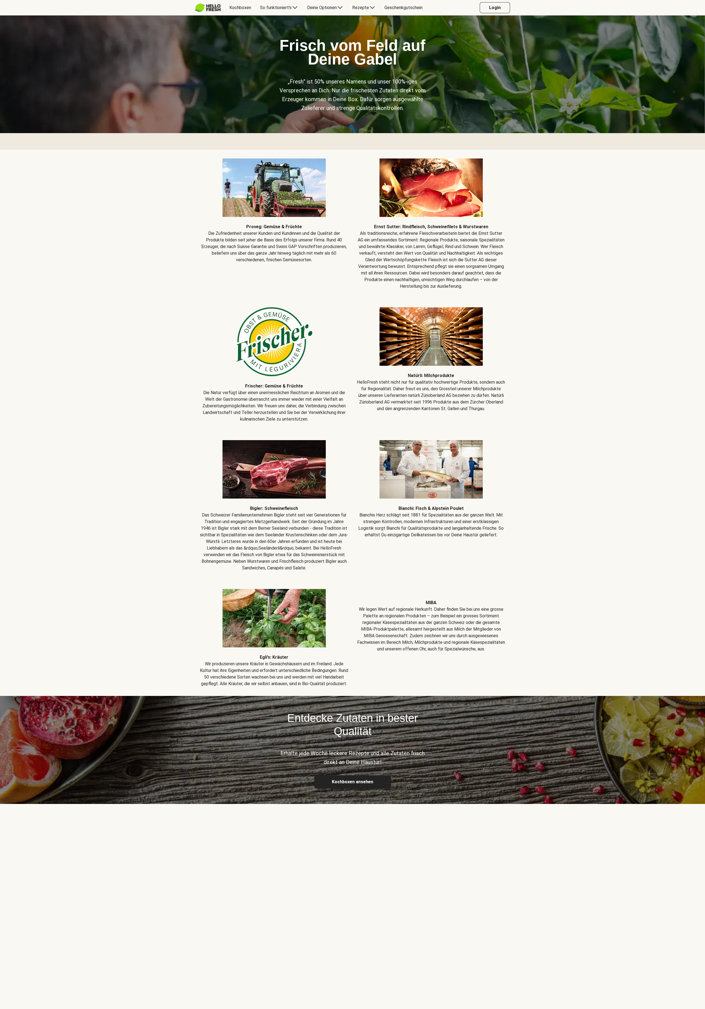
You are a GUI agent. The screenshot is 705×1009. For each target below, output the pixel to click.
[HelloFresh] (208, 8)
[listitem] (274, 220)
